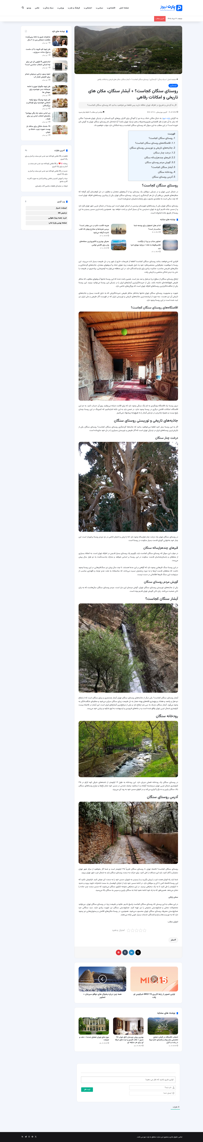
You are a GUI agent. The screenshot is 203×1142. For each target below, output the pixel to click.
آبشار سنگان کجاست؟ (162, 167)
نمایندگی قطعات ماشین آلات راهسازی (48, 186)
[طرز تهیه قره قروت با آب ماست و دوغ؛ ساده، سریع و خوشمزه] (60, 53)
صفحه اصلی (124, 8)
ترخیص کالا (62, 213)
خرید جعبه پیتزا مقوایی (57, 218)
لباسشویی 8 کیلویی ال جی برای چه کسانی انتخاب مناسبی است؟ (37, 63)
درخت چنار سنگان (162, 153)
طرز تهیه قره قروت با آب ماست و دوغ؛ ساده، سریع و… (38, 51)
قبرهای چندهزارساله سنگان (157, 158)
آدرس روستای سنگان (162, 177)
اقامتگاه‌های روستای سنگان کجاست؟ (153, 143)
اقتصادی (112, 8)
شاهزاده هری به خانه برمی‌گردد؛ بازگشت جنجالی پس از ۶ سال (37, 39)
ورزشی (61, 8)
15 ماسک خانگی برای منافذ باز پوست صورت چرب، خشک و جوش (38, 129)
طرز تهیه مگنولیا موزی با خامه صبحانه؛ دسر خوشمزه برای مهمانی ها (38, 89)
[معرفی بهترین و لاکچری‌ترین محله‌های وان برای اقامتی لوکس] (118, 245)
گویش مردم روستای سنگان (158, 162)
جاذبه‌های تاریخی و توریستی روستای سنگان (151, 148)
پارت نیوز (166, 118)
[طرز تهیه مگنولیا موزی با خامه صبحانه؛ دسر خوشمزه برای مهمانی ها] (60, 90)
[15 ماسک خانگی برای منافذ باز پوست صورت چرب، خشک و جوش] (60, 130)
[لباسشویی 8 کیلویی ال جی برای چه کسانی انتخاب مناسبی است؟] (60, 65)
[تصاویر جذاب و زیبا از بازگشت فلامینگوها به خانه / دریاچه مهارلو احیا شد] (170, 245)
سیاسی (100, 8)
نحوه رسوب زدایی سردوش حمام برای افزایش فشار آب (37, 76)
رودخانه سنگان (165, 172)
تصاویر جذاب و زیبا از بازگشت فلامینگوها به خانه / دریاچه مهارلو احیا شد (146, 245)
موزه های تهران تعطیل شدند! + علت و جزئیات (94, 1038)
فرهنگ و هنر (74, 8)
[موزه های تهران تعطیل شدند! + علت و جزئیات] (94, 1026)
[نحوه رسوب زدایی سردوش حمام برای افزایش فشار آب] (60, 78)
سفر (173, 940)
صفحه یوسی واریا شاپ (58, 223)
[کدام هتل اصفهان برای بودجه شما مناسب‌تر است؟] (170, 229)
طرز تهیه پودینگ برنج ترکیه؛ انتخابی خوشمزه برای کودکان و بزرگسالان (38, 102)
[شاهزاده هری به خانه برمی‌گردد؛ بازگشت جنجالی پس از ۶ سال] (60, 41)
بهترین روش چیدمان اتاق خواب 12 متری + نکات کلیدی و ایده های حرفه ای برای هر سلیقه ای (129, 1040)
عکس (37, 8)
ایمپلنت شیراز (61, 208)
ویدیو (29, 8)
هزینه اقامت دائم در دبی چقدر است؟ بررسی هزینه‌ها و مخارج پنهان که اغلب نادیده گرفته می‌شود (94, 229)
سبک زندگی (49, 8)
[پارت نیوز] (171, 8)
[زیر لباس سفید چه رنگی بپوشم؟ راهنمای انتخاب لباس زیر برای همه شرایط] (60, 117)
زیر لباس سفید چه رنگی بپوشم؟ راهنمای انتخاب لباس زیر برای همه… (38, 116)
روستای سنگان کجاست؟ (161, 138)
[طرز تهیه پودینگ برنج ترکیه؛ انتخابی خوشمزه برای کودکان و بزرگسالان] (60, 103)
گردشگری (153, 79)
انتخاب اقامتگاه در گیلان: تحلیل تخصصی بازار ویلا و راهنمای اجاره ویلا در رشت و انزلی (163, 1040)
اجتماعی (88, 8)
